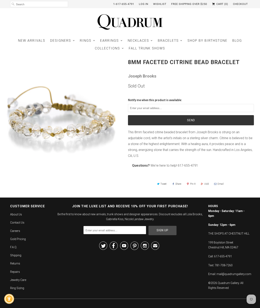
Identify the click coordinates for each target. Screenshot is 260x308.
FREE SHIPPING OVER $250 (189, 3)
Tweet (163, 183)
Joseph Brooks (142, 76)
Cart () (222, 3)
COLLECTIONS (107, 48)
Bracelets (168, 41)
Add (206, 183)
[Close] (37, 228)
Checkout (240, 3)
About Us (16, 214)
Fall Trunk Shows (147, 48)
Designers (60, 41)
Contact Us (17, 222)
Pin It (193, 183)
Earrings (109, 41)
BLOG (237, 41)
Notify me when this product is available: (155, 100)
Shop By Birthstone (207, 41)
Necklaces (138, 41)
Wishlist (159, 3)
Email (221, 183)
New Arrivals (31, 41)
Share (178, 183)
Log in (143, 3)
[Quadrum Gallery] (130, 22)
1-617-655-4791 (123, 3)
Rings (85, 41)
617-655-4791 (188, 165)
